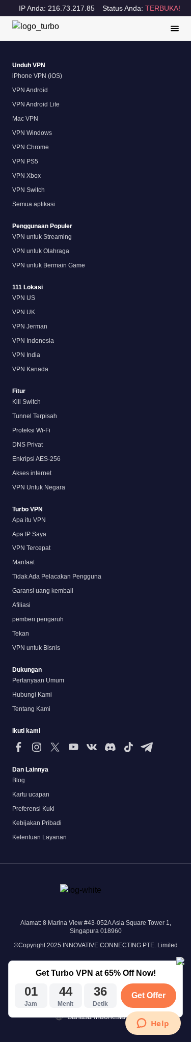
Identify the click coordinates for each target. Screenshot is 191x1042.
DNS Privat (27, 444)
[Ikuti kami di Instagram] (37, 747)
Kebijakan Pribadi (37, 823)
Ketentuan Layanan (39, 837)
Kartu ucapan (30, 794)
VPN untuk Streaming (42, 236)
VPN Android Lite (36, 104)
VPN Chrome (30, 147)
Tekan (20, 633)
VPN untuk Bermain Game (48, 265)
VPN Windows (32, 132)
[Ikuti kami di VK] (92, 747)
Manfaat (23, 562)
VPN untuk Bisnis (36, 647)
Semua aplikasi (33, 204)
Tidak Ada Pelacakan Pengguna (56, 576)
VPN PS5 (25, 161)
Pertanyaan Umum (38, 680)
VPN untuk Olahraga (40, 251)
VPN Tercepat (31, 548)
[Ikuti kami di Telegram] (147, 747)
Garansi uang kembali (42, 590)
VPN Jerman (29, 326)
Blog (18, 780)
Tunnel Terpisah (34, 416)
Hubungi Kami (32, 694)
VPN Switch (28, 190)
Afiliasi (21, 605)
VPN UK (23, 312)
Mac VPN (25, 118)
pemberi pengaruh (38, 619)
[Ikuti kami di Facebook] (18, 747)
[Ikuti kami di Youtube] (73, 747)
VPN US (23, 297)
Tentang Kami (31, 708)
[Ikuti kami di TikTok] (128, 747)
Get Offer (148, 995)
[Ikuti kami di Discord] (110, 747)
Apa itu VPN (29, 520)
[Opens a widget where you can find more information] (153, 1024)
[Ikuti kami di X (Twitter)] (55, 747)
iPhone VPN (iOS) (37, 75)
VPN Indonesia (33, 340)
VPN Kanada (30, 369)
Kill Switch (26, 401)
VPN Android (30, 90)
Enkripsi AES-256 (36, 458)
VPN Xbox (26, 175)
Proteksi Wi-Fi (31, 430)
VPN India (26, 355)
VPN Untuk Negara (38, 487)
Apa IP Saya (29, 534)
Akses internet (31, 473)
